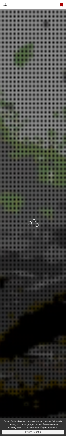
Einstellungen (33, 432)
